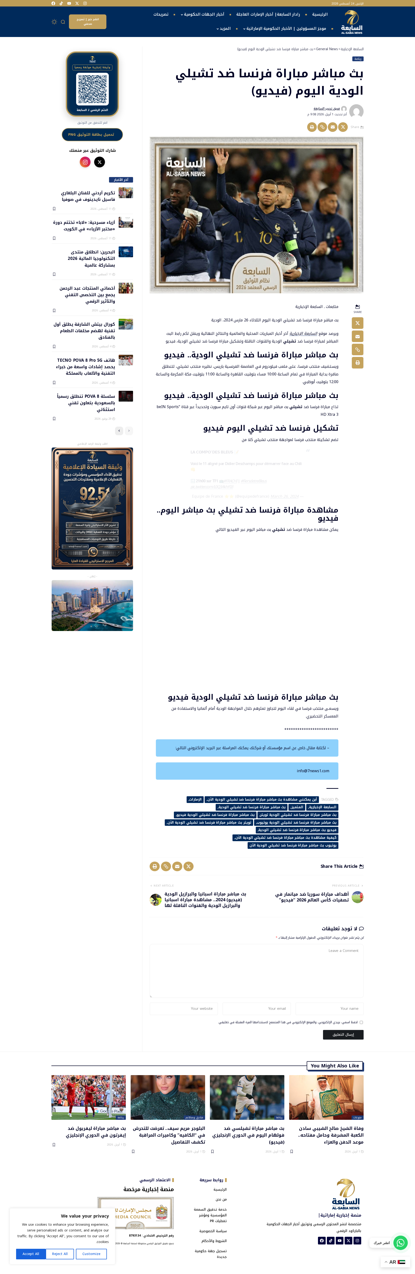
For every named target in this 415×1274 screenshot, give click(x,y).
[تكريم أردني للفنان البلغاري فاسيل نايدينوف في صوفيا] (126, 192)
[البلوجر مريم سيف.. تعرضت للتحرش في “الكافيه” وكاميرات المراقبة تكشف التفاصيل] (168, 1097)
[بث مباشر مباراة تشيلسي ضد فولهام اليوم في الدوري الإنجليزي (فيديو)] (247, 1097)
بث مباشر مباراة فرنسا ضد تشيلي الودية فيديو (215, 815)
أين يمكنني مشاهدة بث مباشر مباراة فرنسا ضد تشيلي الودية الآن (262, 799)
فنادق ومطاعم (194, 1117)
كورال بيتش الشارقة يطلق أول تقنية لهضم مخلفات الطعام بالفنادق (84, 330)
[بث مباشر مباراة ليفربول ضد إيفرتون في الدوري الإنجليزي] (88, 1097)
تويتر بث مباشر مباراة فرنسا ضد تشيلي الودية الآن (209, 822)
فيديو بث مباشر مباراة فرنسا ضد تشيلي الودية (297, 830)
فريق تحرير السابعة (327, 108)
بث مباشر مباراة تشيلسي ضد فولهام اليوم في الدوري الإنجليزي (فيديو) (248, 1135)
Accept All (31, 1254)
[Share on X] (343, 127)
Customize (91, 1254)
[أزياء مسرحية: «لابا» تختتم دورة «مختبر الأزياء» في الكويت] (126, 222)
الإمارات (195, 799)
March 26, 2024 (284, 496)
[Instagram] (85, 3)
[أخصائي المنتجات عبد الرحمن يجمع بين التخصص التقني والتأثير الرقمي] (126, 288)
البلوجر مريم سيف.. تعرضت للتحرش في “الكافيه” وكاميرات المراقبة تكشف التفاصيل (169, 1135)
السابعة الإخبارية (303, 333)
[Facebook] (53, 3)
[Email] (332, 127)
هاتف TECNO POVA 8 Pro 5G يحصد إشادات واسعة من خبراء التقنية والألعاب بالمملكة (85, 366)
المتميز (297, 807)
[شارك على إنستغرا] (85, 162)
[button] (63, 22)
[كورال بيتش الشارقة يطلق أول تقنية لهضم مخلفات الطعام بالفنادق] (126, 324)
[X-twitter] (77, 3)
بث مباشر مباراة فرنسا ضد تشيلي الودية (252, 807)
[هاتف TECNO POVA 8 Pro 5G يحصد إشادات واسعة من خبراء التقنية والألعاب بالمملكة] (126, 360)
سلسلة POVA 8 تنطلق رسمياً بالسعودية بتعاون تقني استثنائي (86, 402)
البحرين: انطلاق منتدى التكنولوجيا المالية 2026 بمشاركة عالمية (91, 258)
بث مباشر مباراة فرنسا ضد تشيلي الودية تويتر (298, 815)
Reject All (60, 1254)
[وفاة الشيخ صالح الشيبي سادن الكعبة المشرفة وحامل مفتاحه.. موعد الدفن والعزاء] (326, 1097)
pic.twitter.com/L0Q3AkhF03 (211, 486)
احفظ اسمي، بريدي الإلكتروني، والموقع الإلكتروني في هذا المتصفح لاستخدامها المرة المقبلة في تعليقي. (288, 1022)
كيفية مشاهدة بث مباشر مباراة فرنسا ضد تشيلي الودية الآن (285, 837)
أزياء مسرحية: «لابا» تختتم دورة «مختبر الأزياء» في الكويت (84, 225)
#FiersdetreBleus (254, 481)
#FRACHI (230, 481)
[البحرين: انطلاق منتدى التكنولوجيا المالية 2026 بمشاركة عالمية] (126, 251)
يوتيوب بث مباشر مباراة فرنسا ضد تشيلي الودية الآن (293, 845)
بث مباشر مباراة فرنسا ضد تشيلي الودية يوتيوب (296, 822)
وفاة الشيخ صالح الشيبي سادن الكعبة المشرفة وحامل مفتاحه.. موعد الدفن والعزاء (331, 1135)
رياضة (357, 58)
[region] (62, 1236)
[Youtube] (69, 3)
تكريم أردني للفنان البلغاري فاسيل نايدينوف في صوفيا (88, 196)
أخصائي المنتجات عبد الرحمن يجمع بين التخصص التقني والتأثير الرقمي (87, 294)
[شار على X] (99, 162)
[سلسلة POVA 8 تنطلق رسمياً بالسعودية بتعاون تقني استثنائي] (126, 396)
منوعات (357, 1117)
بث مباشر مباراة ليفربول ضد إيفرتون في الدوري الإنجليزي (96, 1131)
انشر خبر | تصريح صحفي (88, 21)
